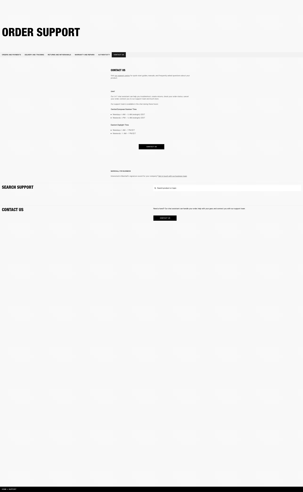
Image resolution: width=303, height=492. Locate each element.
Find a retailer (281, 5)
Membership (270, 5)
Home (4, 489)
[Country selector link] (297, 5)
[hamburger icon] (297, 10)
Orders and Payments (11, 55)
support (12, 489)
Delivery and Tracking (34, 55)
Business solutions (256, 5)
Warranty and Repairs (84, 55)
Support (279, 11)
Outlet (291, 5)
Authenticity (104, 55)
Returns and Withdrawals (59, 55)
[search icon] (285, 10)
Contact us (119, 55)
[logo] (9, 9)
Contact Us (151, 147)
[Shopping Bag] (293, 10)
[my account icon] (289, 10)
